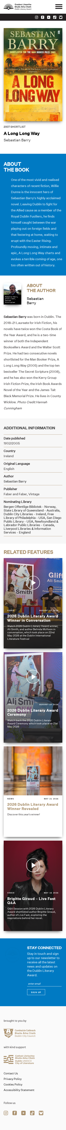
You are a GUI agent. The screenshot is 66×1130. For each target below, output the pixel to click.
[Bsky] (60, 17)
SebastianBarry (35, 300)
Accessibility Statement (19, 1090)
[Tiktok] (54, 17)
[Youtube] (48, 17)
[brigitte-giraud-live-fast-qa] (33, 886)
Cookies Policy (13, 1084)
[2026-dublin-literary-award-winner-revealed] (33, 791)
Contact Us (11, 1073)
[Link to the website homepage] (26, 7)
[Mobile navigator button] (58, 6)
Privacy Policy (13, 1079)
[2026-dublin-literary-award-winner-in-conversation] (33, 603)
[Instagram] (36, 17)
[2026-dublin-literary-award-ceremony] (33, 697)
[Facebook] (42, 17)
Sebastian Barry (17, 140)
